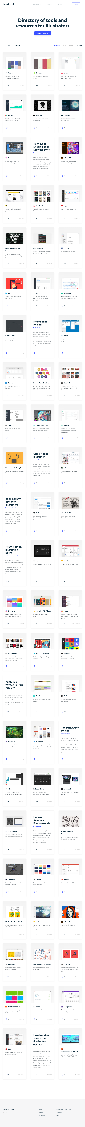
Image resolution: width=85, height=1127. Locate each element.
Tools (27, 4)
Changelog (41, 1115)
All (3, 45)
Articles (17, 45)
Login (76, 4)
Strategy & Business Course (64, 1109)
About (40, 1109)
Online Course (37, 4)
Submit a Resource (42, 33)
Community (49, 4)
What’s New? (60, 4)
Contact (40, 1112)
